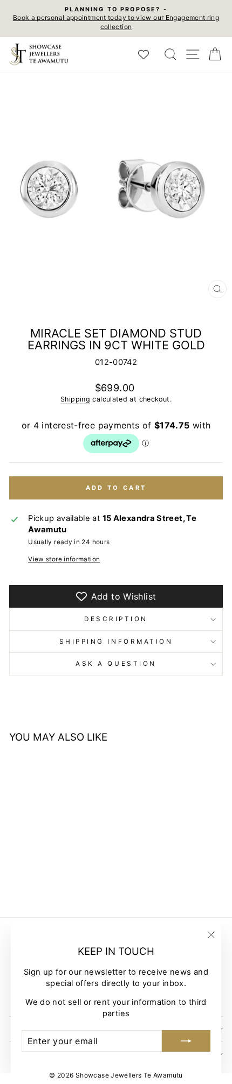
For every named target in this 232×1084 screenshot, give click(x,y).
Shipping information (116, 641)
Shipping (75, 399)
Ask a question (116, 663)
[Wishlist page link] (149, 54)
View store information (64, 559)
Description (116, 619)
